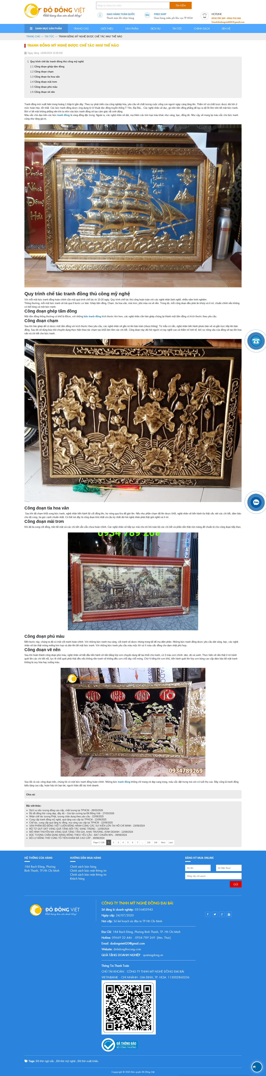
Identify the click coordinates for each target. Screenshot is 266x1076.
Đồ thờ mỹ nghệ (65, 1061)
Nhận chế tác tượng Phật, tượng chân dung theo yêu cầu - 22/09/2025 (66, 816)
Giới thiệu (107, 28)
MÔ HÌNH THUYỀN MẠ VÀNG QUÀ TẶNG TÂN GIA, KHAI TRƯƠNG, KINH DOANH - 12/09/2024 (81, 832)
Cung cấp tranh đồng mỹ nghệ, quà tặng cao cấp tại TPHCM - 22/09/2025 (67, 819)
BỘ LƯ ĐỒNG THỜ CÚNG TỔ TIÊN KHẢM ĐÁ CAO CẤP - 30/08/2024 (66, 838)
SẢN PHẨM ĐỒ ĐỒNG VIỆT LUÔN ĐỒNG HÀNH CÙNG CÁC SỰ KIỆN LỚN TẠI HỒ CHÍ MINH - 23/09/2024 (87, 825)
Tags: (31, 1061)
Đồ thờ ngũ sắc (45, 1061)
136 (155, 842)
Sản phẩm (132, 28)
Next (163, 842)
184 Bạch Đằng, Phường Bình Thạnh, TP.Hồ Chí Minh (41, 868)
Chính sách (202, 28)
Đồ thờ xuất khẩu (88, 1061)
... (142, 842)
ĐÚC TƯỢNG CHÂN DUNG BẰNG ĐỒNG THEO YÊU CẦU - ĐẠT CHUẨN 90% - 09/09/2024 (78, 835)
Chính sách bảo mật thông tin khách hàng (88, 876)
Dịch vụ (156, 28)
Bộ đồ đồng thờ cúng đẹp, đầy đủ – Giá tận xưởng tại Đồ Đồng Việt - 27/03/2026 (71, 813)
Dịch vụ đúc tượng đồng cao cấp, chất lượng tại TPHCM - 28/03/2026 (66, 810)
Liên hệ (226, 28)
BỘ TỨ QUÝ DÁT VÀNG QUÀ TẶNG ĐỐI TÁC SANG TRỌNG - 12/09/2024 (69, 828)
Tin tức (177, 28)
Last (171, 842)
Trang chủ (81, 28)
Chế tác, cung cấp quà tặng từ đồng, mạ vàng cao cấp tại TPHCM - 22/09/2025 (71, 822)
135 (148, 842)
